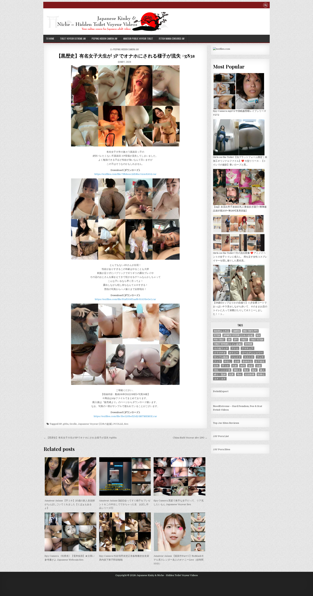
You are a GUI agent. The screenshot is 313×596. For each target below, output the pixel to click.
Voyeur (248, 344)
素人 (262, 370)
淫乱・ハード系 (222, 370)
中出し (227, 361)
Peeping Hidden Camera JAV (104, 38)
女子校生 (260, 361)
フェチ (260, 357)
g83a (65, 424)
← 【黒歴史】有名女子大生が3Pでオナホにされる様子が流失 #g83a (80, 437)
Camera (236, 331)
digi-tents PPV (250, 331)
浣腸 (258, 365)
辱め (239, 374)
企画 (237, 361)
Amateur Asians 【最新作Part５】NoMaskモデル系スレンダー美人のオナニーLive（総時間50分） (179, 560)
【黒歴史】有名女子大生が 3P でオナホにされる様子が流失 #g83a (125, 55)
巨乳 (216, 365)
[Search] (265, 5)
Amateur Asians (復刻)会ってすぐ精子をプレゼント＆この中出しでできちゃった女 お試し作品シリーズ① (124, 504)
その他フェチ (221, 348)
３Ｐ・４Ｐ (220, 378)
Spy (236, 339)
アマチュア (247, 348)
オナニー (233, 352)
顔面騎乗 (249, 374)
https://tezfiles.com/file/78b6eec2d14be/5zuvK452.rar (125, 174)
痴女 (254, 370)
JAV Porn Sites (221, 449)
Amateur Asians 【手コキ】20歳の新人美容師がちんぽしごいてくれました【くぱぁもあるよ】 (70, 504)
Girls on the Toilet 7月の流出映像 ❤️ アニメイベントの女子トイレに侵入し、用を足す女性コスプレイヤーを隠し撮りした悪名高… (240, 257)
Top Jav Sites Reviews (226, 423)
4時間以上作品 (221, 331)
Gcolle (73, 424)
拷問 (242, 365)
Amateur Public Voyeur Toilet (138, 38)
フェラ (217, 361)
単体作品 (247, 361)
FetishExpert (220, 391)
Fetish (217, 335)
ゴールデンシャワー (252, 352)
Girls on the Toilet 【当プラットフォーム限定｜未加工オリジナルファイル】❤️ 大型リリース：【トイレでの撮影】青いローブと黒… (240, 161)
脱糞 (231, 374)
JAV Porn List (221, 436)
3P (60, 424)
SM (229, 339)
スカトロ (248, 357)
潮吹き (237, 370)
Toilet (244, 339)
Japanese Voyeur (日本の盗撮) (95, 424)
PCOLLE (118, 424)
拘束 (234, 365)
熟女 (246, 370)
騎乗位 (261, 374)
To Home (50, 38)
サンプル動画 (221, 357)
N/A (258, 335)
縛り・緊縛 (220, 374)
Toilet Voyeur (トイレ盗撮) (228, 344)
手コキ (225, 365)
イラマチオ (220, 352)
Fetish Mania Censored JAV (172, 38)
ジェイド (236, 357)
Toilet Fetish (256, 339)
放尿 (250, 365)
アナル (234, 348)
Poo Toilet (219, 339)
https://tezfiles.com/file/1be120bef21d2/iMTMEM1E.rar (125, 416)
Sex (126, 424)
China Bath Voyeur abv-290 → (190, 437)
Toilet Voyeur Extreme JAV (73, 38)
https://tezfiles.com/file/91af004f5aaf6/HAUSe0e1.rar (125, 299)
